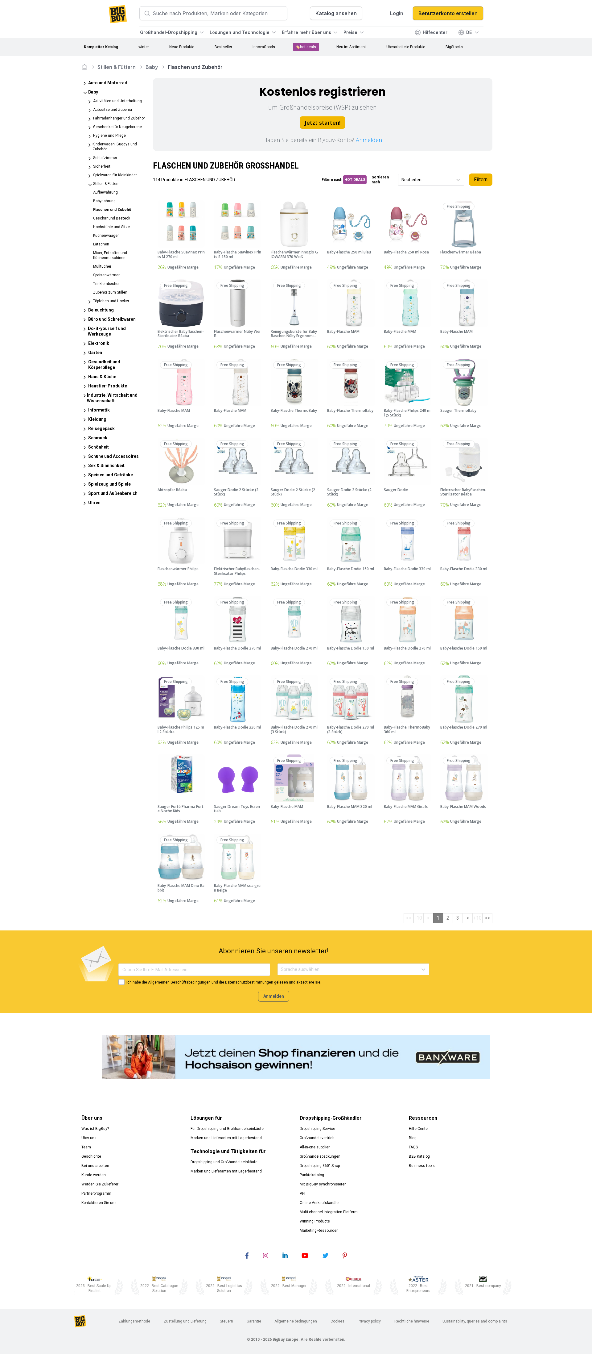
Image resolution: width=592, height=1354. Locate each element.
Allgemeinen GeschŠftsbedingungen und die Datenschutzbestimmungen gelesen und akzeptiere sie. (234, 982)
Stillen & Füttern (116, 67)
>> (487, 918)
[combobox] (401, 180)
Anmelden (369, 140)
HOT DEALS (354, 180)
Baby (152, 67)
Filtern (480, 179)
